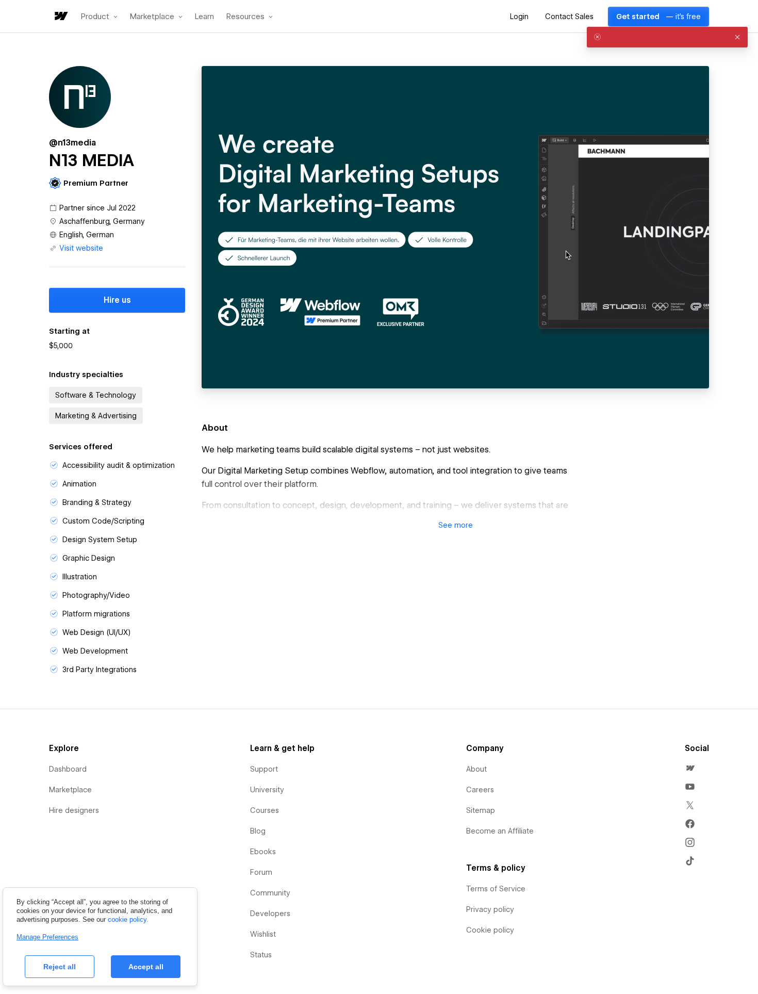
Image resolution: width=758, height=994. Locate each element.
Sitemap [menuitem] (480, 810)
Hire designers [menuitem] (74, 810)
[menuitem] (690, 768)
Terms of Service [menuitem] (495, 889)
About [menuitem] (476, 769)
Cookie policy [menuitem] (490, 930)
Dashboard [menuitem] (68, 769)
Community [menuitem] (270, 893)
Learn (204, 16)
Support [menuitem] (264, 769)
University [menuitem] (267, 790)
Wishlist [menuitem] (263, 934)
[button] (99, 16)
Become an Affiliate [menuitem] (500, 831)
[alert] (667, 37)
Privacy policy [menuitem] (490, 909)
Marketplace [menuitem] (70, 790)
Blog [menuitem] (258, 831)
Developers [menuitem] (270, 913)
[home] (60, 17)
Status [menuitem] (261, 955)
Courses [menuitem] (264, 810)
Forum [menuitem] (261, 872)
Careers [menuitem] (480, 790)
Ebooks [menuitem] (263, 852)
